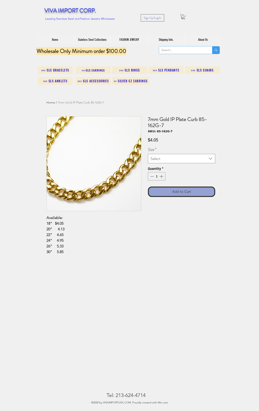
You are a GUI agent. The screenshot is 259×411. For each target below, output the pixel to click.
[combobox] (181, 158)
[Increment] (162, 176)
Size (152, 149)
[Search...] (216, 50)
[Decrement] (151, 176)
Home (50, 102)
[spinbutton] (157, 176)
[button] (183, 16)
